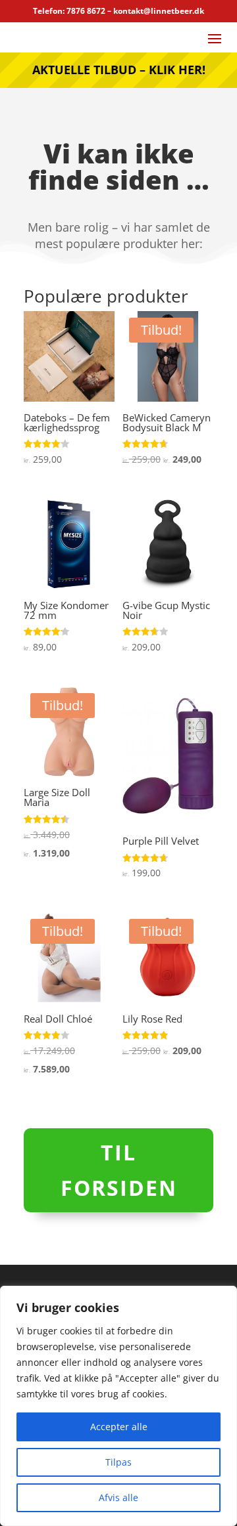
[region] (118, 1406)
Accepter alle (118, 1426)
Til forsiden (119, 1170)
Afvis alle (118, 1497)
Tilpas (118, 1462)
